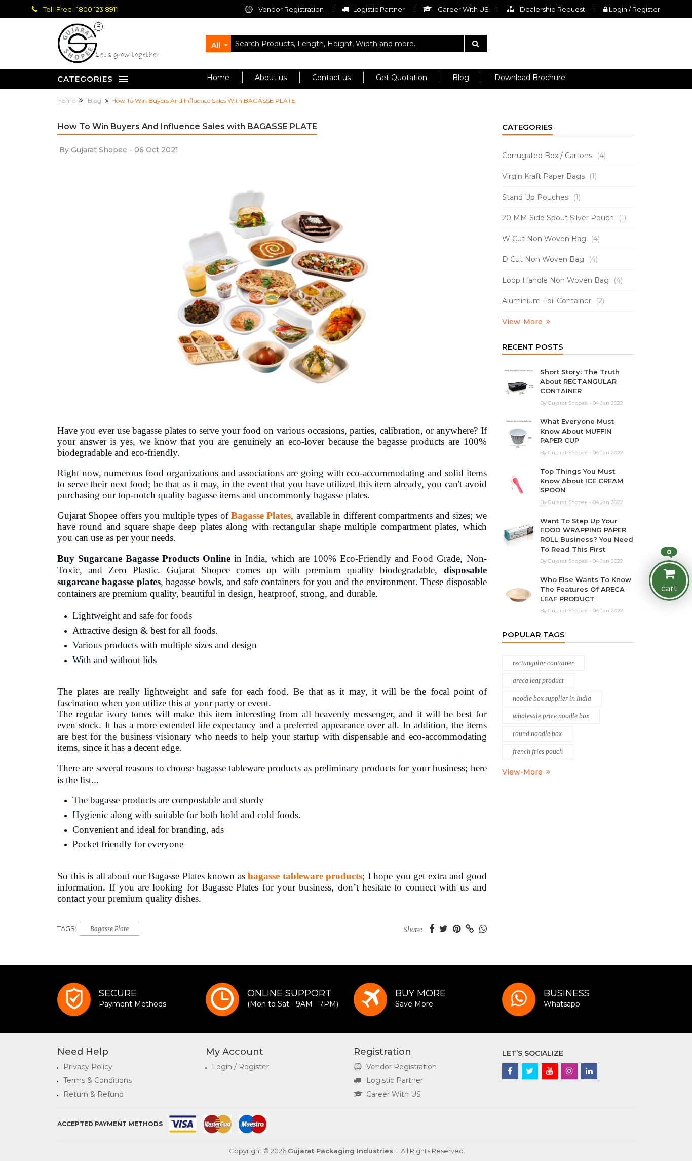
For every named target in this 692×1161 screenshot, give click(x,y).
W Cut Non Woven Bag (551, 238)
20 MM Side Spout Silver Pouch (564, 217)
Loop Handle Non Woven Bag (562, 280)
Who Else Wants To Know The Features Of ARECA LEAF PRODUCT (585, 588)
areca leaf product (538, 680)
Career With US (393, 1094)
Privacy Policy (87, 1066)
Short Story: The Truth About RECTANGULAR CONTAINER (580, 381)
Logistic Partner (394, 1080)
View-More (522, 321)
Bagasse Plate (109, 929)
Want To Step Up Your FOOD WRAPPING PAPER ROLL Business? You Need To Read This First (586, 535)
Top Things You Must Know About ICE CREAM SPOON (581, 480)
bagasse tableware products (305, 876)
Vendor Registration (290, 9)
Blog (460, 77)
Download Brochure (529, 77)
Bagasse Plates (261, 515)
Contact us (331, 77)
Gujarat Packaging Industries (340, 1151)
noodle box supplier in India (552, 698)
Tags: (66, 928)
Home (218, 77)
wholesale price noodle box (551, 716)
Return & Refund (93, 1094)
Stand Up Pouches (541, 197)
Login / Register (633, 9)
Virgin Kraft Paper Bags (549, 176)
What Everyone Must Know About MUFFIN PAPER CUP (577, 430)
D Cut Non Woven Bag (550, 259)
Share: (413, 930)
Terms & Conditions (97, 1080)
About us (271, 77)
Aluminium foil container (553, 300)
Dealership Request (551, 9)
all (215, 45)
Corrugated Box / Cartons (554, 155)
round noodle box (537, 734)
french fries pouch (538, 751)
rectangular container (543, 663)
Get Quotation (401, 77)
